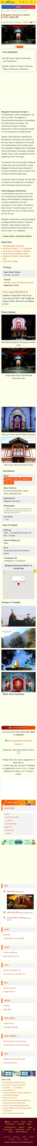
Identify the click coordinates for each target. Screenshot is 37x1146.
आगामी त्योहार (9, 808)
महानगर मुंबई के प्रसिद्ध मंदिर (10, 1027)
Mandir (8, 11)
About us (21, 1127)
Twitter (24, 1137)
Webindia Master (28, 1142)
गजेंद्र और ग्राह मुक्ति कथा (10, 952)
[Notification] (34, 2)
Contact (29, 1127)
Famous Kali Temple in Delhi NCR (14, 1085)
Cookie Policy (19, 1129)
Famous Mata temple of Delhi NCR (14, 1082)
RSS (28, 1129)
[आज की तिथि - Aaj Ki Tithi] (23, 2)
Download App (22, 1131)
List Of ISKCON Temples (11, 1095)
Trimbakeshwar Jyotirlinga (13, 246)
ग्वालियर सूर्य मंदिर (12, 913)
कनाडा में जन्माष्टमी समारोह (10, 1063)
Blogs (29, 1124)
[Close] (23, 578)
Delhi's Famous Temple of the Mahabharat (16, 1100)
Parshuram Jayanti (10, 248)
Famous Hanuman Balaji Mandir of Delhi (16, 1105)
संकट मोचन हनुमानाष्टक (9, 988)
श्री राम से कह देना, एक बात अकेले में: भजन (14, 974)
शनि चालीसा (6, 1006)
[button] (18, 584)
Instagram (16, 1137)
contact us (25, 768)
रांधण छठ (8, 833)
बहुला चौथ (18, 7)
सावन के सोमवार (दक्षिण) (12, 817)
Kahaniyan (21, 1124)
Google (26, 1139)
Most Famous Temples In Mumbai (16, 251)
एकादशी (16, 285)
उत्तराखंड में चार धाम (8, 1023)
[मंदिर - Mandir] (20, 2)
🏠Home (8, 1122)
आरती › (7, 929)
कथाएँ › (7, 947)
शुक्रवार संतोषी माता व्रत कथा (11, 956)
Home (2, 11)
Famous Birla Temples (10, 1098)
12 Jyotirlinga (26, 248)
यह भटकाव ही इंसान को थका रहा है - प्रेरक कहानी (16, 1045)
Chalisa (15, 1122)
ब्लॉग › (6, 1054)
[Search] (27, 2)
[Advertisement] (18, 91)
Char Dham (6, 1087)
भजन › (7, 965)
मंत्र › (6, 983)
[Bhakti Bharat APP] (35, 571)
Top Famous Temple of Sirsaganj (13, 1113)
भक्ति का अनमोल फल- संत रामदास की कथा (14, 1041)
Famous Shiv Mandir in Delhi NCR (14, 1103)
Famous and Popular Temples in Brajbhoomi (17, 1093)
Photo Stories (10, 1124)
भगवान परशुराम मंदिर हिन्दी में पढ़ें (15, 292)
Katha (30, 1122)
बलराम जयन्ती (10, 830)
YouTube (11, 1139)
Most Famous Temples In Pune (15, 254)
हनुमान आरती (6, 935)
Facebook (7, 1137)
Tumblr (31, 1137)
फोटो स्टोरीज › (10, 1018)
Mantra (23, 1122)
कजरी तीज (9, 820)
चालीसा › (7, 1000)
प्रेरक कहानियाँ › (10, 1036)
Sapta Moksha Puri (9, 1090)
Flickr (19, 1139)
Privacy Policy (7, 1129)
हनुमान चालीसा (7, 1009)
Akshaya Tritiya (10, 282)
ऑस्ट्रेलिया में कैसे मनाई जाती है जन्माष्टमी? (14, 1059)
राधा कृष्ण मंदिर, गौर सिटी (15, 918)
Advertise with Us (10, 1127)
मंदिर (6, 886)
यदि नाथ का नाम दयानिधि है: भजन (12, 970)
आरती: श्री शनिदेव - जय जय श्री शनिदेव (13, 938)
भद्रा (7, 814)
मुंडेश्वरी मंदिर (11, 892)
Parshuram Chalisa (10, 261)
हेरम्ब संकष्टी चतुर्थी (11, 824)
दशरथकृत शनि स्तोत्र (9, 992)
